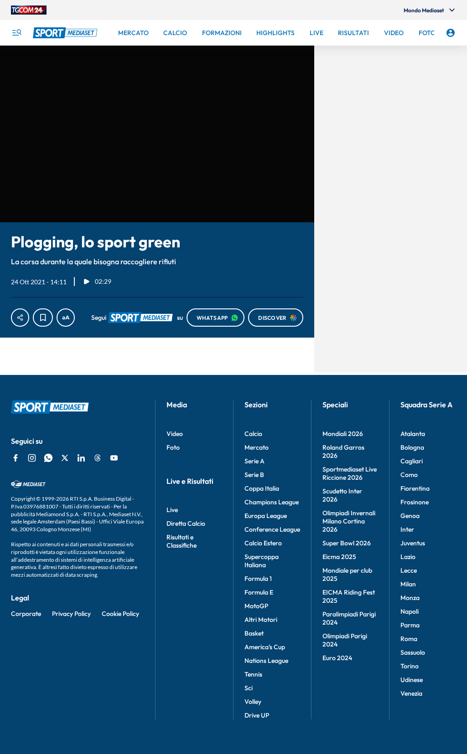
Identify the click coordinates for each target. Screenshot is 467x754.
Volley (252, 702)
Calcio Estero (263, 543)
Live (172, 510)
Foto (173, 447)
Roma (408, 639)
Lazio (407, 557)
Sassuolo (412, 652)
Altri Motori (260, 620)
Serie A (254, 461)
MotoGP (256, 606)
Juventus (412, 543)
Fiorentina (415, 488)
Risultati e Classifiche (181, 541)
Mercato (256, 447)
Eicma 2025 (339, 557)
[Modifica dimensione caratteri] (66, 317)
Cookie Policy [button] (120, 614)
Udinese (411, 680)
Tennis (253, 674)
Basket (254, 633)
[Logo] (66, 32)
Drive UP (256, 715)
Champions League (271, 502)
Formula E (258, 592)
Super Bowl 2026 (346, 543)
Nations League (266, 661)
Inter (407, 529)
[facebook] (15, 457)
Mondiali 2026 (342, 434)
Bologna (412, 447)
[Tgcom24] (29, 10)
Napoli (409, 611)
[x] (64, 457)
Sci (248, 688)
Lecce (408, 570)
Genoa (410, 516)
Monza (410, 598)
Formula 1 (258, 578)
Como (409, 475)
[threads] (97, 457)
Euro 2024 (337, 658)
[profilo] (450, 32)
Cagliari (411, 461)
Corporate (26, 614)
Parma (410, 625)
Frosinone (414, 502)
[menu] (16, 32)
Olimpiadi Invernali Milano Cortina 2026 (348, 521)
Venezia (411, 693)
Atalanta (412, 434)
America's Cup (264, 647)
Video (174, 434)
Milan (408, 584)
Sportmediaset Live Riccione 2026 (349, 473)
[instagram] (31, 457)
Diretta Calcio (185, 523)
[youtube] (114, 457)
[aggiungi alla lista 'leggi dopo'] (43, 317)
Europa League (265, 516)
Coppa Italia (261, 488)
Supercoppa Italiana (261, 561)
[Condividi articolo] (20, 317)
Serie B (254, 475)
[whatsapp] (48, 457)
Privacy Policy (71, 614)
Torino (409, 666)
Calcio (253, 434)
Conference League (272, 529)
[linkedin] (81, 457)
